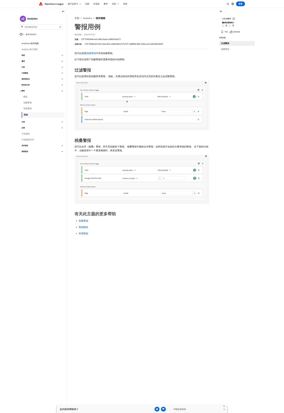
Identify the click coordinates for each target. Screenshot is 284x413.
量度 (23, 61)
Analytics (87, 18)
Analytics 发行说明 (30, 49)
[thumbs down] (163, 409)
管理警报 (83, 233)
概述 (25, 96)
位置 (23, 128)
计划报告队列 (28, 139)
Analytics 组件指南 (30, 43)
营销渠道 (25, 152)
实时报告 (25, 146)
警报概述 (83, 227)
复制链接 (236, 32)
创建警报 (91, 53)
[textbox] (41, 27)
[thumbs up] (157, 409)
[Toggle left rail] (63, 11)
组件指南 (100, 18)
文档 (77, 18)
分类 (23, 122)
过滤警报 (225, 43)
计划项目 (26, 133)
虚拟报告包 (26, 79)
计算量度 (25, 73)
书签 (226, 32)
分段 (23, 67)
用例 (26, 114)
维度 (23, 55)
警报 (23, 91)
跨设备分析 (26, 85)
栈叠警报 (225, 49)
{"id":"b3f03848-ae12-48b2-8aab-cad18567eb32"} (101, 39)
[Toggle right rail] (220, 11)
